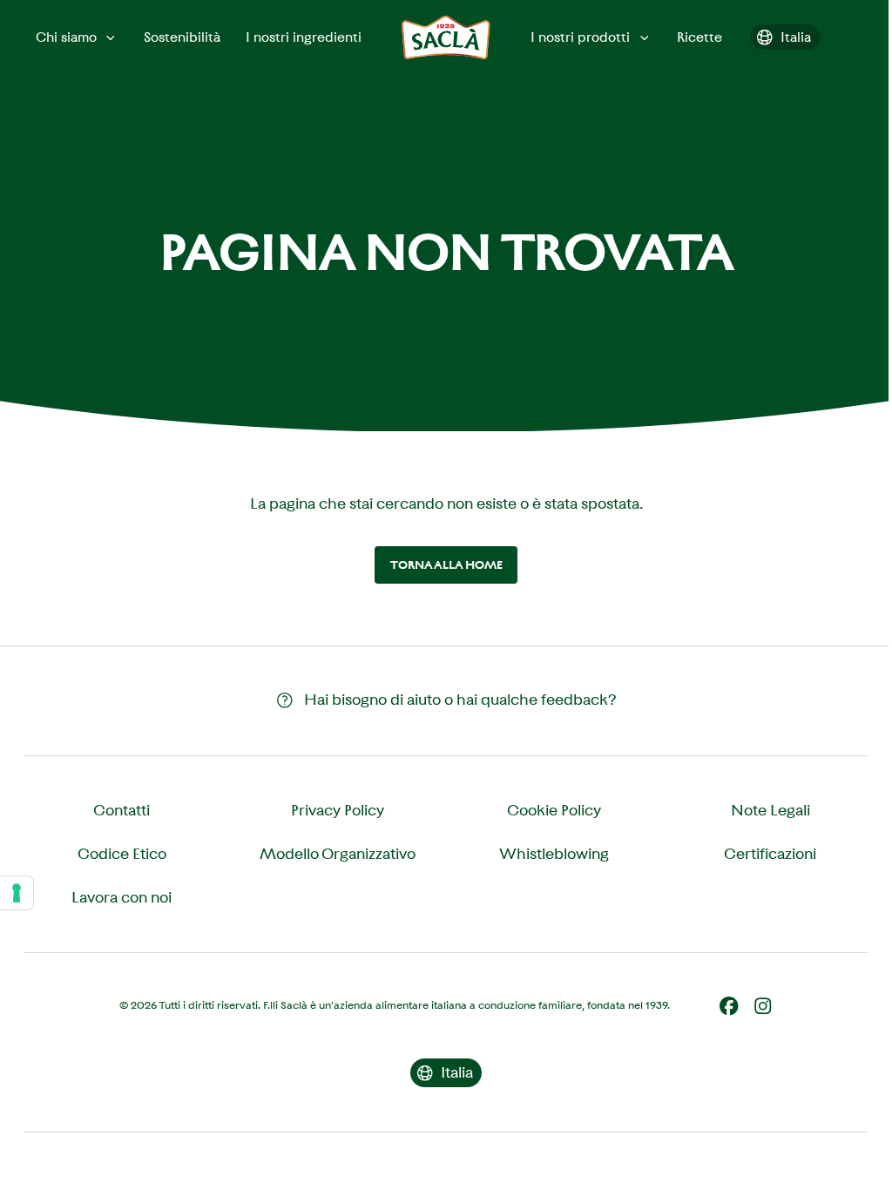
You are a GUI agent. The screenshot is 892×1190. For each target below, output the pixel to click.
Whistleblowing (554, 853)
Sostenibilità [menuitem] (182, 37)
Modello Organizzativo (338, 853)
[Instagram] (763, 1006)
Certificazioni (770, 853)
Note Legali (770, 810)
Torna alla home (446, 564)
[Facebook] (729, 1006)
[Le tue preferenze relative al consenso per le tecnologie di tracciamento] (16, 892)
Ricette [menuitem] (699, 37)
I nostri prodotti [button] (580, 37)
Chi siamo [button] (66, 37)
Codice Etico (122, 853)
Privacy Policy (337, 810)
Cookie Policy (554, 810)
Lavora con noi (121, 897)
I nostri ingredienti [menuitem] (304, 37)
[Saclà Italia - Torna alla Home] (446, 37)
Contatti (121, 810)
